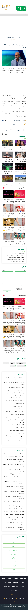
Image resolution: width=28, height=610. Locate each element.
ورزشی (19, 38)
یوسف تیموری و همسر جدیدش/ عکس (17, 15)
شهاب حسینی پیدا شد (19, 427)
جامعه (3, 578)
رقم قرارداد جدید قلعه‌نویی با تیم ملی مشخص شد (13, 411)
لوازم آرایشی (14, 566)
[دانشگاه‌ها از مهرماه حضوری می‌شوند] (20, 178)
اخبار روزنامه (7, 586)
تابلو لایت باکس (14, 554)
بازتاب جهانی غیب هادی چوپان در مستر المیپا (14, 400)
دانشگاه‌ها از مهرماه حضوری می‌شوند (21, 184)
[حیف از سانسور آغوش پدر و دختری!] (7, 142)
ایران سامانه (11, 609)
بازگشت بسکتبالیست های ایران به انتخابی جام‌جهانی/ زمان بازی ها (15, 394)
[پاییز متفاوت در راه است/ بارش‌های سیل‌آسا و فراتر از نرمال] (7, 178)
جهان (23, 582)
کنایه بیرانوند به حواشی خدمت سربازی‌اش (8, 172)
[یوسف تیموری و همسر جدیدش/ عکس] (20, 142)
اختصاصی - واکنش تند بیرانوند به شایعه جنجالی (15, 259)
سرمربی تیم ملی (18, 130)
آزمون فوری (14, 558)
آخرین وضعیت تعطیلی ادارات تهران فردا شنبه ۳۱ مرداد (14, 478)
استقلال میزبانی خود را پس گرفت (17, 406)
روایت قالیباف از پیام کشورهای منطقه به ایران (14, 509)
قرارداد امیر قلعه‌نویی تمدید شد (17, 425)
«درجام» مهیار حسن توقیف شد (17, 520)
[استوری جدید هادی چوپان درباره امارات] (7, 154)
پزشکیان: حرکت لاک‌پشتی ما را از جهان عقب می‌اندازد (15, 523)
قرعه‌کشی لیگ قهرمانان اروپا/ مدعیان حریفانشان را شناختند (13, 383)
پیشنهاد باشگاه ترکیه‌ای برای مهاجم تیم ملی (15, 409)
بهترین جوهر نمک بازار (14, 550)
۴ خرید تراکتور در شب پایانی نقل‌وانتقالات (15, 398)
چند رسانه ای (23, 578)
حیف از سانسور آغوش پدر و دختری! (8, 148)
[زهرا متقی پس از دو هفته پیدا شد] (20, 154)
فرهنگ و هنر (16, 582)
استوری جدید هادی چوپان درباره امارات (8, 160)
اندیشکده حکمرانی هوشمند (14, 546)
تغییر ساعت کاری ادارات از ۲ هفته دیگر (16, 517)
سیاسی (16, 578)
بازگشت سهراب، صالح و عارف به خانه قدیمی (15, 433)
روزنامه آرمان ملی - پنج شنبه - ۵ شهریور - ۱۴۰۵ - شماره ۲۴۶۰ (14, 528)
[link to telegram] (9, 6)
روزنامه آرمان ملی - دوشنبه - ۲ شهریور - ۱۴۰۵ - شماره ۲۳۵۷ (14, 470)
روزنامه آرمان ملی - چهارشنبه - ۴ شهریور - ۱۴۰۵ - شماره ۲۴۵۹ (14, 497)
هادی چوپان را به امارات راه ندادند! (17, 430)
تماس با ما (16, 594)
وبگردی (22, 586)
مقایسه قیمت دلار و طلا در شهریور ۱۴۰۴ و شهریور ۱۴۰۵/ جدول (14, 492)
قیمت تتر (14, 562)
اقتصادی (10, 578)
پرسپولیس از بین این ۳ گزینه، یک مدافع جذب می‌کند (14, 442)
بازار (5, 582)
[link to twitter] (4, 6)
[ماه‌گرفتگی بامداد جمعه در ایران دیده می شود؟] (20, 166)
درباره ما (11, 594)
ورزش (16, 38)
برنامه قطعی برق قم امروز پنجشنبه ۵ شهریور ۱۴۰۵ (13, 514)
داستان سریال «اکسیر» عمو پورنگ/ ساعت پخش (14, 474)
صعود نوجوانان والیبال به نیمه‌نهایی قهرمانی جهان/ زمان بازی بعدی (15, 379)
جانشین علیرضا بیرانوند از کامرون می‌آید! (17, 261)
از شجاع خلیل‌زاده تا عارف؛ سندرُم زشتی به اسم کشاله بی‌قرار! (14, 437)
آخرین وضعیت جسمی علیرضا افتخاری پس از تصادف (14, 487)
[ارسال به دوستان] (14, 40)
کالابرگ (14, 570)
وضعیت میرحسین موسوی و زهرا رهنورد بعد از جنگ (13, 501)
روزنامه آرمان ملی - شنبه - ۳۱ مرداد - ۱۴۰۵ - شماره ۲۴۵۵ (13, 465)
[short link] (16, 40)
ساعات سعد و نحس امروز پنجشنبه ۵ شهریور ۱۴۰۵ (13, 511)
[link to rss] (2, 6)
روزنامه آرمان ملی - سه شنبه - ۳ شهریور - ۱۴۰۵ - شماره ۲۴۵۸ (14, 483)
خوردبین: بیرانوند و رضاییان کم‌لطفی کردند (17, 253)
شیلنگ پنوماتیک (14, 542)
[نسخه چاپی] (12, 40)
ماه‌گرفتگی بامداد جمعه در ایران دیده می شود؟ (20, 172)
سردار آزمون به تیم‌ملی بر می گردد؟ (17, 414)
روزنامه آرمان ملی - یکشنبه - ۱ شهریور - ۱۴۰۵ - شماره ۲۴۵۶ (14, 460)
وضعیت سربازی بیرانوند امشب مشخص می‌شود (14, 417)
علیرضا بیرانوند (8, 130)
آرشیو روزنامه (15, 586)
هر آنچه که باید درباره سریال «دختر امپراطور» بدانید (13, 454)
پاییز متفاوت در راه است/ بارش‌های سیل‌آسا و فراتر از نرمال (7, 184)
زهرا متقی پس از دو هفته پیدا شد (21, 160)
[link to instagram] (7, 6)
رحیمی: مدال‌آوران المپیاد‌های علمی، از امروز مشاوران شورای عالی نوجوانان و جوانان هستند (14, 505)
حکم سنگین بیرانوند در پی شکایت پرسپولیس (16, 257)
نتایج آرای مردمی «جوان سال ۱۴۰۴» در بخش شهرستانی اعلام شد (15, 421)
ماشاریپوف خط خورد (20, 403)
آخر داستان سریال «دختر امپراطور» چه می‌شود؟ (14, 456)
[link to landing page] (21, 8)
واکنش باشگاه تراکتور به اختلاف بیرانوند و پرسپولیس (15, 255)
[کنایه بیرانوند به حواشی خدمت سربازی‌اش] (7, 166)
